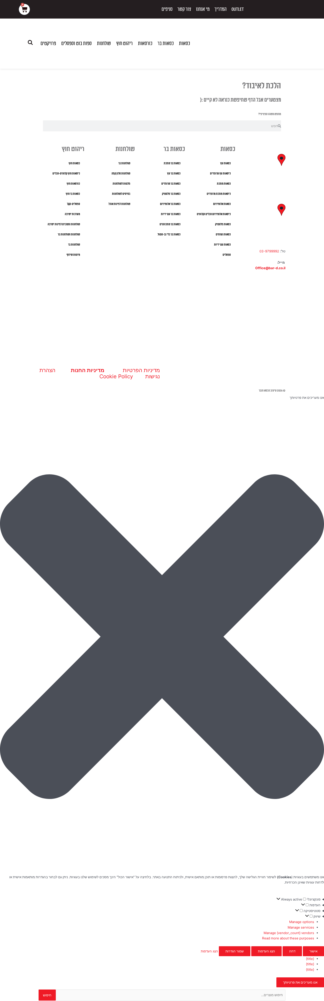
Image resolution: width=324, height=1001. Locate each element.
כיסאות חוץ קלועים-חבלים (66, 173)
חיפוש (47, 995)
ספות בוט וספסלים (76, 43)
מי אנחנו (203, 9)
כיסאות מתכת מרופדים (219, 194)
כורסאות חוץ (73, 183)
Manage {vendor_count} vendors (289, 933)
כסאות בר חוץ (73, 194)
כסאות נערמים (223, 234)
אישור (313, 951)
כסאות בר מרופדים (171, 183)
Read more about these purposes (288, 938)
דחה (292, 951)
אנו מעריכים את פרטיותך (300, 982)
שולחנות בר (124, 163)
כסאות (184, 43)
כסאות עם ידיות (222, 244)
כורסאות (145, 43)
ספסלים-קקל (73, 204)
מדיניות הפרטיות (141, 370)
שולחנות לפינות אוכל (119, 204)
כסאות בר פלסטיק (171, 194)
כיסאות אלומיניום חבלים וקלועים (214, 214)
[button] (162, 637)
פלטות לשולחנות (121, 183)
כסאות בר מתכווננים (170, 224)
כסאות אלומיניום (222, 204)
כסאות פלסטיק (223, 224)
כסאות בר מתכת (172, 163)
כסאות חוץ (74, 163)
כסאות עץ (225, 163)
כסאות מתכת (224, 183)
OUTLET (237, 9)
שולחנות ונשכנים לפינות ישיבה (64, 224)
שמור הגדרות (234, 951)
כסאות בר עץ (174, 173)
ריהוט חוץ (124, 43)
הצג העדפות (266, 951)
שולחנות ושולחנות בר (69, 234)
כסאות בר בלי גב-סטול (169, 234)
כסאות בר (166, 43)
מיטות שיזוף (73, 255)
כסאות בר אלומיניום (170, 204)
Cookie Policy (116, 376)
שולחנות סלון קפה (121, 173)
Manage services (301, 927)
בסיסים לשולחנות (121, 194)
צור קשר (184, 9)
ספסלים (227, 255)
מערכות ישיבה (72, 214)
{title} (310, 959)
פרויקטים (48, 43)
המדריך (220, 9)
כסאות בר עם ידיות (171, 214)
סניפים (167, 9)
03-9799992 (269, 251)
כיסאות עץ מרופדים (220, 173)
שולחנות (104, 43)
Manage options (301, 922)
